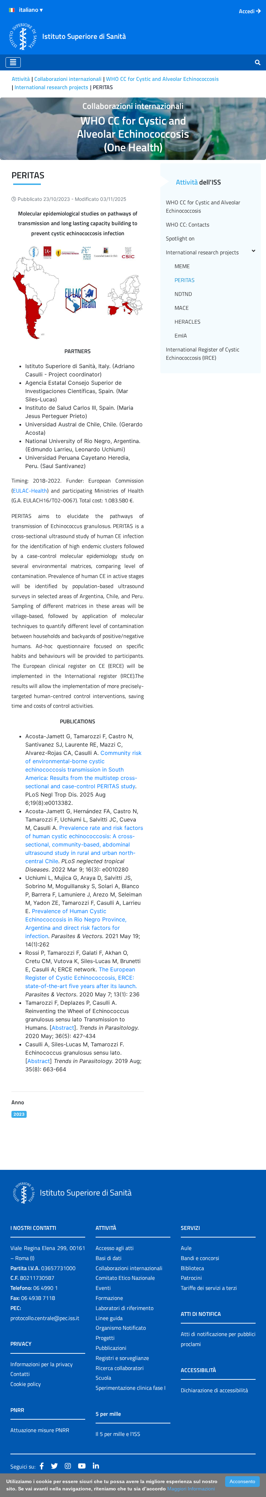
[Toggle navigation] (13, 62)
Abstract (63, 1027)
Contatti (20, 1374)
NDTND (183, 294)
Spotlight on (180, 238)
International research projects (51, 87)
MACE (182, 308)
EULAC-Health (30, 490)
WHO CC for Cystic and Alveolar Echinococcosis (162, 79)
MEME (182, 266)
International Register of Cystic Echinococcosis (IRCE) (202, 353)
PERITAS (185, 280)
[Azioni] (11, 10)
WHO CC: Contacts (187, 224)
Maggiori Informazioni (191, 1488)
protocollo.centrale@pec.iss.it (44, 1318)
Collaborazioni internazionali (67, 79)
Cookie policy (25, 1384)
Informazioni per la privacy (41, 1364)
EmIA (181, 335)
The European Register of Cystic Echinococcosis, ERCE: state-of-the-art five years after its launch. (81, 977)
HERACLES (188, 321)
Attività (21, 79)
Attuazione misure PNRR (39, 1430)
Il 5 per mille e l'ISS (118, 1434)
